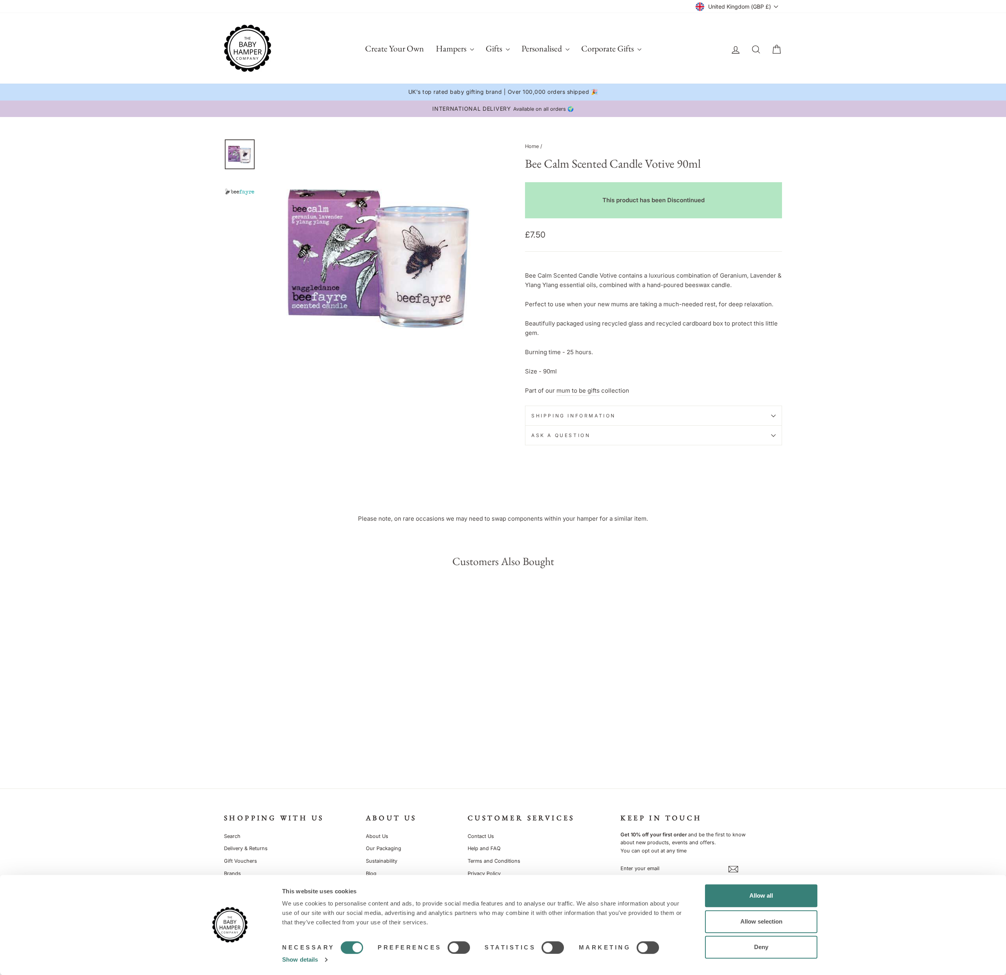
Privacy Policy (484, 873)
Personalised (542, 48)
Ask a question (560, 435)
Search (232, 836)
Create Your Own (394, 48)
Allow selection (761, 921)
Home (532, 146)
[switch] (459, 947)
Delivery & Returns (246, 848)
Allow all (761, 895)
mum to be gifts (578, 390)
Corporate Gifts (608, 48)
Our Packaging (383, 848)
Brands (232, 873)
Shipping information (573, 416)
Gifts (495, 48)
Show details (300, 959)
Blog (371, 873)
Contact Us (481, 836)
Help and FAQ (484, 848)
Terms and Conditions (494, 861)
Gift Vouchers (240, 861)
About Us (377, 836)
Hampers (452, 48)
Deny (761, 947)
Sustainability (381, 861)
